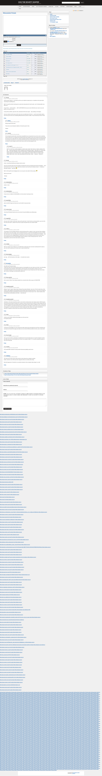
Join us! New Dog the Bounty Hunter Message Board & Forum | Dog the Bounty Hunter (22, 373)
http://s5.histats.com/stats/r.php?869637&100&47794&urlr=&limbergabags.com (15, 574)
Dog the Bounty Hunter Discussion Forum (19, 48)
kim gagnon (8, 263)
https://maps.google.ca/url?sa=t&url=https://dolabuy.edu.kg (11, 524)
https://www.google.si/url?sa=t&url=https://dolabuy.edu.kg (10, 689)
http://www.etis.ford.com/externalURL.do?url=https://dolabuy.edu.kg (12, 677)
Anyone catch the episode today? (11, 71)
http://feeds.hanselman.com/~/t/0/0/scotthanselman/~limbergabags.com (13, 439)
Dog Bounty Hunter (76, 772)
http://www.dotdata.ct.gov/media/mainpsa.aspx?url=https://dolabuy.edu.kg (13, 416)
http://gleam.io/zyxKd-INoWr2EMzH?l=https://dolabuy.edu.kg (11, 472)
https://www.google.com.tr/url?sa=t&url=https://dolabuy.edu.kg (11, 627)
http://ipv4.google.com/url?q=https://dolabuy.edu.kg (9, 534)
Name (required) (6, 381)
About (51, 14)
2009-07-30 (53, 29)
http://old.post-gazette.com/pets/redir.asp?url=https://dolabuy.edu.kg (12, 674)
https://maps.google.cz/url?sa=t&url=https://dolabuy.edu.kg (11, 532)
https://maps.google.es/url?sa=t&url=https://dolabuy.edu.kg (11, 504)
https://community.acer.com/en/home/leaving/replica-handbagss (12, 619)
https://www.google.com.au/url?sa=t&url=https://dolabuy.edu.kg (12, 569)
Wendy (28, 69)
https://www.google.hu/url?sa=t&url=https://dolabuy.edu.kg (11, 624)
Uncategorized (26, 6)
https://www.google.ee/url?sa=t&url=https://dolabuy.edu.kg (11, 421)
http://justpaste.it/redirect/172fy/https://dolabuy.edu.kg (10, 594)
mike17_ (55, 27)
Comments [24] (7, 82)
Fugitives (62, 6)
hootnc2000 (28, 54)
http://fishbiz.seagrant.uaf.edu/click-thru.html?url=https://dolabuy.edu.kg (13, 431)
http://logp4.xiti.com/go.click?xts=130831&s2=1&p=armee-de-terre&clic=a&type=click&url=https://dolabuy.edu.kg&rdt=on (22, 644)
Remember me (11, 41)
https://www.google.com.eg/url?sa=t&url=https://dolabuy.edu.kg (12, 657)
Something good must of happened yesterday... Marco (14, 67)
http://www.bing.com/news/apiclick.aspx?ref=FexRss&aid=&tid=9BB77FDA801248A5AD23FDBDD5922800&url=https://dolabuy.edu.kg (25, 547)
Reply (5, 118)
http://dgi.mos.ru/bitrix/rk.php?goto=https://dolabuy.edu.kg (10, 597)
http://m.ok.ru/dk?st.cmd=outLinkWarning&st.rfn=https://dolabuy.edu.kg (13, 507)
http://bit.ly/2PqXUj (58, 30)
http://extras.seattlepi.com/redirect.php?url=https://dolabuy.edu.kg (12, 436)
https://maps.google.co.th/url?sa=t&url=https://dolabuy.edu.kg (11, 564)
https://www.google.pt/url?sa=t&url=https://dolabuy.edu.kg (10, 632)
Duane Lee (51, 6)
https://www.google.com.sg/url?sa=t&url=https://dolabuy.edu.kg (11, 639)
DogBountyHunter (54, 32)
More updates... (53, 36)
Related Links (52, 20)
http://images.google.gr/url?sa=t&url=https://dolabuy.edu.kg (11, 592)
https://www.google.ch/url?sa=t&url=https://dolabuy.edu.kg (11, 582)
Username (13, 38)
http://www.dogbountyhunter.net (56, 28)
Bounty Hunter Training (54, 16)
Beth (76, 6)
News (33, 6)
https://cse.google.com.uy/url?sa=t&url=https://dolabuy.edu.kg (11, 464)
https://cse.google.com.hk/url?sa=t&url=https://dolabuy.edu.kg (11, 672)
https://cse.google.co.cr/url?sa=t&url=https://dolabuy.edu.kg (11, 467)
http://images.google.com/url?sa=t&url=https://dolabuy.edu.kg (11, 577)
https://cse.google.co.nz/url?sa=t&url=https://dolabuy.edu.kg (11, 662)
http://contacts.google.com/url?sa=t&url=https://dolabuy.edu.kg (11, 669)
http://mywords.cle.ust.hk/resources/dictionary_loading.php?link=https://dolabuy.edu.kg (16, 446)
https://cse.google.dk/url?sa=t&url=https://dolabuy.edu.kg (10, 622)
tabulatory (8, 355)
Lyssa (80, 6)
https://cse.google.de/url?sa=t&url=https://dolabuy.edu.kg (10, 502)
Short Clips (7, 73)
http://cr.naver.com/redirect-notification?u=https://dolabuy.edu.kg (12, 519)
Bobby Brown (69, 6)
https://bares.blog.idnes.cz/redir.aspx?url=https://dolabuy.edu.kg (12, 529)
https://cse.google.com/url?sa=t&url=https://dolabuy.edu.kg (11, 664)
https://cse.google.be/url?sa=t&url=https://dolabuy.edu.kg (10, 589)
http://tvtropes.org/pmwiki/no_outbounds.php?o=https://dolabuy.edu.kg (13, 637)
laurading (42, 54)
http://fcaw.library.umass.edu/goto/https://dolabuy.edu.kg (10, 612)
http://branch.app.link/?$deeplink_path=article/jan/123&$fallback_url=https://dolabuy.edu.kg (17, 642)
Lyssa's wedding (8, 56)
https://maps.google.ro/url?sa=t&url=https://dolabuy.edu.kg (11, 584)
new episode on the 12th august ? (11, 65)
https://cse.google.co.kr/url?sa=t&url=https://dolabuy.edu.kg (11, 604)
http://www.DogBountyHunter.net (56, 33)
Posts (75, 10)
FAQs (20, 8)
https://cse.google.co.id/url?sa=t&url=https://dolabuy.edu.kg (11, 559)
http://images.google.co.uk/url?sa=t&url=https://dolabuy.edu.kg (11, 514)
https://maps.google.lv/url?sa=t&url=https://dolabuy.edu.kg (11, 449)
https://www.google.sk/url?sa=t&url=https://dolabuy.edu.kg (11, 687)
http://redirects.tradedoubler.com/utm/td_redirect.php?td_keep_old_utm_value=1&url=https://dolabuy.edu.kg (20, 617)
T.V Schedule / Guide (54, 22)
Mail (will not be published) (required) (10, 385)
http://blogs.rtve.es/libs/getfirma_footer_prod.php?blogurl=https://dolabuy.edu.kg (15, 544)
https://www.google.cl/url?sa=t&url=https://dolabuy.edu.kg (10, 599)
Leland (56, 6)
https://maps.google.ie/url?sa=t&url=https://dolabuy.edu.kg (11, 602)
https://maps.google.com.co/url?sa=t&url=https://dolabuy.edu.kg (12, 634)
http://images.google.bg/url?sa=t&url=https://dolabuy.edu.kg (11, 652)
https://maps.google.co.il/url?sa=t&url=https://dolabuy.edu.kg (11, 682)
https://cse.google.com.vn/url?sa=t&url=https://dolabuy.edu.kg (11, 614)
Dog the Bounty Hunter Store (55, 19)
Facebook (17, 82)
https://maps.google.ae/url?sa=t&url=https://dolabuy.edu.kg (11, 441)
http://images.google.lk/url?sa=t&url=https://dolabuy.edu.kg (11, 454)
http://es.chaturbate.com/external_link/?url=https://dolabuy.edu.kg (12, 587)
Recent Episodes (29, 48)
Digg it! (12, 82)
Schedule (7, 69)
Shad (27, 71)
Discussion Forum (9, 13)
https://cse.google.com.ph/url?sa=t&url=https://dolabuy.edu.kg (11, 607)
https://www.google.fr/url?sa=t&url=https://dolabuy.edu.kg (10, 517)
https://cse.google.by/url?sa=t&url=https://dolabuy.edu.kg (10, 667)
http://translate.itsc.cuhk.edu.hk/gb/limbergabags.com (10, 684)
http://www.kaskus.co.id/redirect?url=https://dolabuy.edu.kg (11, 444)
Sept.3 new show (8, 58)
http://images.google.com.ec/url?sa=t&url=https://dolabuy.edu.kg (12, 419)
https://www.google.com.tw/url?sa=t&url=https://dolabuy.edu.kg (11, 562)
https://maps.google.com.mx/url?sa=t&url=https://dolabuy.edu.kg (12, 537)
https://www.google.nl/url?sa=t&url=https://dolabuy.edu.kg (10, 527)
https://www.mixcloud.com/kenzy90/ (6, 482)
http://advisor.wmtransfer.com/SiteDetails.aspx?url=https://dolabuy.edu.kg (13, 414)
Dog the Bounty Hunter (28, 2)
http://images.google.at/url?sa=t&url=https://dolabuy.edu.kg (11, 659)
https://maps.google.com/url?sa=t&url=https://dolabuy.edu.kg (11, 487)
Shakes (28, 67)
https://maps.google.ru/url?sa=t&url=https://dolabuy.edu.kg (11, 552)
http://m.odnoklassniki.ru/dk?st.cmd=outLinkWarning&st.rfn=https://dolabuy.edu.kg (15, 579)
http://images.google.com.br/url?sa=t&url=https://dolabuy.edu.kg (12, 509)
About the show (53, 15)
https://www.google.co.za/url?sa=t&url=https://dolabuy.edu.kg (11, 649)
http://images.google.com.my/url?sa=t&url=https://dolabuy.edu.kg (12, 647)
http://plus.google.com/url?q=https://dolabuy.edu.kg (9, 492)
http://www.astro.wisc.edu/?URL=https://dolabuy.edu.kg (10, 572)
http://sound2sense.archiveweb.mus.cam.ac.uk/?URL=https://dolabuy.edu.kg (14, 539)
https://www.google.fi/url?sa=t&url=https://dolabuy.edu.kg (10, 629)
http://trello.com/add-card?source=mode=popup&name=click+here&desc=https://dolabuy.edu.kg (18, 557)
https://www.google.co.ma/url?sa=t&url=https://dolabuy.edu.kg (11, 426)
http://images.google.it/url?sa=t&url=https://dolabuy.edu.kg (11, 554)
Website (5, 389)
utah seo (73, 773)
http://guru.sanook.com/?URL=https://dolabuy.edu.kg (10, 654)
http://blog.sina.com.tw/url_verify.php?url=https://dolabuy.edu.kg (12, 477)
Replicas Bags (2, 692)
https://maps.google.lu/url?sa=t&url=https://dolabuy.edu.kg (11, 434)
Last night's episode (9, 54)
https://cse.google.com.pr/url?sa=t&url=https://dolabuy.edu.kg (11, 469)
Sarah (28, 56)
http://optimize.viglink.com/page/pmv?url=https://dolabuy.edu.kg (12, 542)
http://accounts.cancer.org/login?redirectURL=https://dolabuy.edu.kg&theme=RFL (15, 609)
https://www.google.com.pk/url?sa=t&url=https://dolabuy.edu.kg (11, 459)
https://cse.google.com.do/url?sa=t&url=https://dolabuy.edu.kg (11, 474)
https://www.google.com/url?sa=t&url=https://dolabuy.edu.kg (11, 479)
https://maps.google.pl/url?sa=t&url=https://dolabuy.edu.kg (11, 549)
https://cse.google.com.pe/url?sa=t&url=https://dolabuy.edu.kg (11, 679)
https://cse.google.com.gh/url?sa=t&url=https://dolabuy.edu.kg (11, 424)
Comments (81, 10)
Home (20, 6)
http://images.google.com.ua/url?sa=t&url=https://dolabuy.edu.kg (12, 567)
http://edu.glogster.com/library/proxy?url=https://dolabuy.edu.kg (11, 429)
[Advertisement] (14, 25)
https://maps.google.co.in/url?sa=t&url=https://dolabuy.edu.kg (11, 522)
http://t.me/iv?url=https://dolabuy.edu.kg (7, 497)
